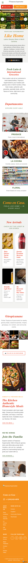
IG (16, 538)
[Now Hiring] (16, 60)
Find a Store (8, 6)
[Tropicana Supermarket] (16, 2)
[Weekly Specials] (13, 60)
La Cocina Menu (5, 523)
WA (21, 538)
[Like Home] (11, 60)
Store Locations (5, 513)
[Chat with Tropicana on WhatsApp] (25, 561)
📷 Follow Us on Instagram (14, 353)
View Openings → (8, 455)
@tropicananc (14, 316)
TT (25, 538)
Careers (13, 509)
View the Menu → (8, 423)
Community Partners (16, 514)
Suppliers (13, 511)
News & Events (5, 538)
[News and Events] (14, 60)
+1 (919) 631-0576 (12, 499)
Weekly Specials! (20, 6)
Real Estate (14, 517)
